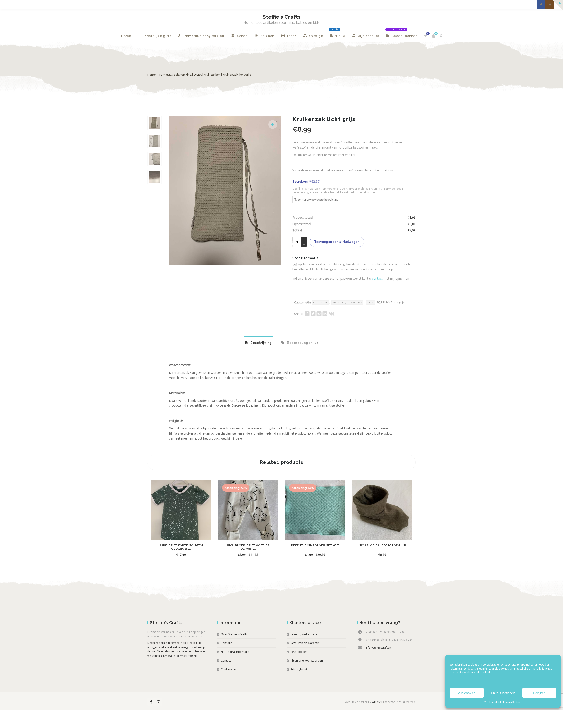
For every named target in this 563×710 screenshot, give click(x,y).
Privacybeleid (300, 669)
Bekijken (539, 693)
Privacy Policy (511, 702)
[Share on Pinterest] (319, 313)
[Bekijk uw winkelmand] (433, 35)
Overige (315, 36)
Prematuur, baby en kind (203, 36)
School (242, 36)
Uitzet (198, 74)
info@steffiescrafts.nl (379, 647)
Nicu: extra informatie (235, 652)
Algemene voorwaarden (307, 660)
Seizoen (267, 36)
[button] (272, 124)
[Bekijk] (193, 554)
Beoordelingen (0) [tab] (302, 343)
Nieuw (340, 36)
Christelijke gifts (156, 36)
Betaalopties (299, 652)
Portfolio (226, 643)
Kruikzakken (212, 74)
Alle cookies (466, 693)
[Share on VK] (332, 313)
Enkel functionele (503, 693)
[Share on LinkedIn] (325, 313)
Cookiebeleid (492, 702)
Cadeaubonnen (404, 36)
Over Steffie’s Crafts (234, 634)
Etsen (291, 36)
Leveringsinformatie (304, 634)
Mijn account (367, 36)
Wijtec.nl (377, 702)
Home (126, 36)
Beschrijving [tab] (261, 343)
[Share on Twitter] (313, 313)
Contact (226, 660)
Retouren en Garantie (305, 643)
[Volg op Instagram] (549, 4)
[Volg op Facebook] (541, 4)
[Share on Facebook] (307, 313)
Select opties (176, 554)
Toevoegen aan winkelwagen (336, 242)
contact (377, 278)
